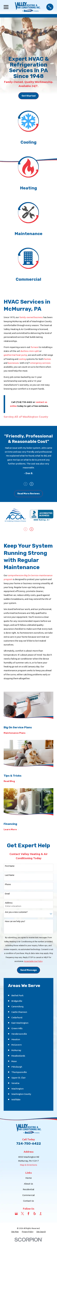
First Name (9, 866)
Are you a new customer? (16, 912)
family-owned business (31, 317)
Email (7, 893)
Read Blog (9, 781)
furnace (34, 347)
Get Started (29, 95)
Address (9, 903)
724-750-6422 (28, 1144)
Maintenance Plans (14, 733)
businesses (13, 363)
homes (47, 359)
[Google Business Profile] (16, 1213)
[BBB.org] (40, 1213)
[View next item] (31, 484)
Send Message (28, 970)
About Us (28, 1183)
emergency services (40, 363)
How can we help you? (15, 921)
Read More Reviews (28, 493)
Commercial (28, 1195)
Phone (8, 884)
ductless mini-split (29, 351)
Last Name (9, 875)
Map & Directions (28, 1165)
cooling (22, 359)
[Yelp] (34, 1213)
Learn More (10, 829)
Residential (28, 1189)
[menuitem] (15, 1231)
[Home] (27, 7)
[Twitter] (22, 1213)
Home (28, 1178)
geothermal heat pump (15, 355)
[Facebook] (28, 1213)
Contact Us (28, 1201)
